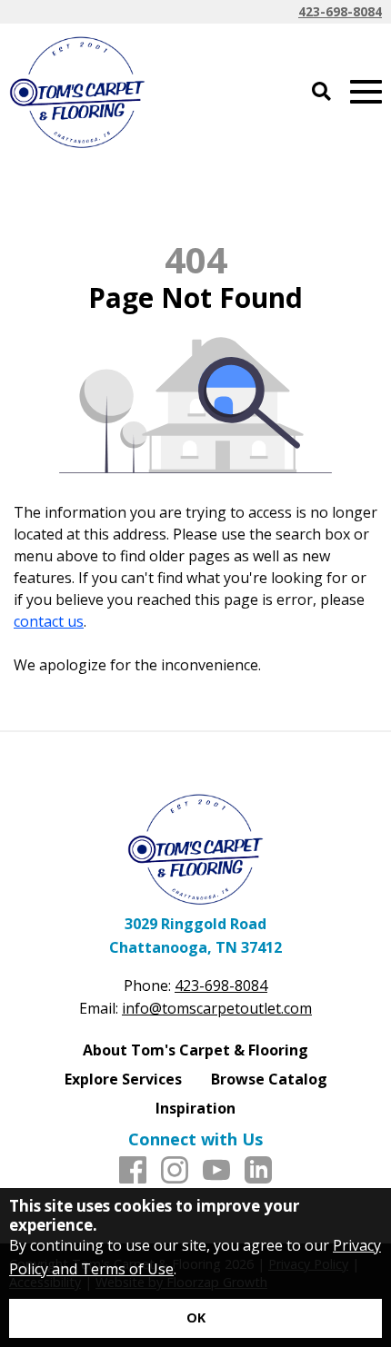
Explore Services (123, 1079)
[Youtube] (216, 1170)
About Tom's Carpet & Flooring (195, 1050)
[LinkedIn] (258, 1170)
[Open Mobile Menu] (366, 92)
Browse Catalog (269, 1079)
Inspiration (195, 1108)
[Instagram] (174, 1170)
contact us (49, 621)
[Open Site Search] (321, 92)
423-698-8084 (340, 11)
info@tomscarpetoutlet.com (217, 1008)
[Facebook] (132, 1170)
